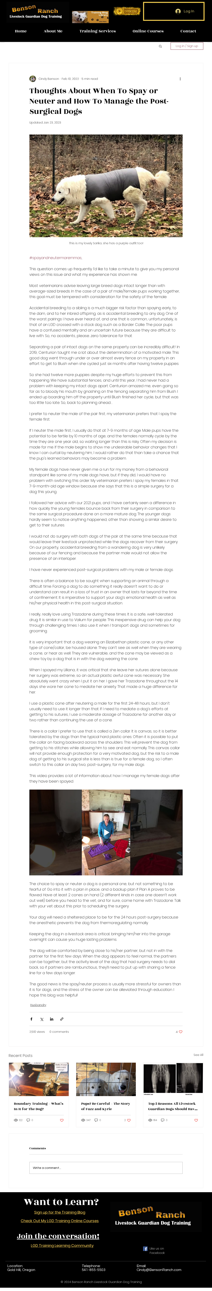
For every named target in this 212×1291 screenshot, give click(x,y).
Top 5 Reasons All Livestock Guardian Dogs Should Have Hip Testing (172, 1106)
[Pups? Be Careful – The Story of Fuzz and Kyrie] (106, 1079)
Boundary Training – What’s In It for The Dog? (38, 1106)
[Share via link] (62, 1019)
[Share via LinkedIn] (52, 1019)
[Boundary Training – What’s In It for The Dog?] (39, 1079)
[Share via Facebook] (31, 1019)
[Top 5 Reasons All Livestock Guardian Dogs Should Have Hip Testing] (173, 1079)
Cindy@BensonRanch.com (159, 1270)
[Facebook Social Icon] (145, 1248)
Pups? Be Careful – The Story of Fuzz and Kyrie (105, 1106)
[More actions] (180, 78)
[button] (160, 46)
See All (198, 1055)
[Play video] (106, 832)
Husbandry (38, 1005)
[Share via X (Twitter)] (41, 1019)
